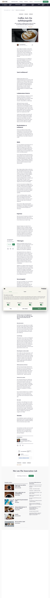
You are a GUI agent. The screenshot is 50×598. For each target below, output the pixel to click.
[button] (7, 5)
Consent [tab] (10, 291)
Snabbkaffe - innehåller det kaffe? (34, 490)
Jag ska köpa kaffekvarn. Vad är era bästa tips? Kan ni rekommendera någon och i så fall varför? (35, 514)
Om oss (31, 1)
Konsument (26, 14)
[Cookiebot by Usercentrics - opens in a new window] (42, 289)
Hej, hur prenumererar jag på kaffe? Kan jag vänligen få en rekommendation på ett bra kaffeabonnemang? (35, 508)
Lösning (21, 1)
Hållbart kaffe (43, 5)
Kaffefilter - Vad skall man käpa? (34, 488)
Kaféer (39, 4)
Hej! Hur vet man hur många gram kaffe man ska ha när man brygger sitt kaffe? (35, 504)
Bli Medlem (46, 1)
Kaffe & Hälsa (33, 5)
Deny (11, 308)
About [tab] (40, 291)
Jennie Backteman (24, 439)
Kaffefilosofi (31, 14)
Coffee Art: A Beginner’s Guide (24, 457)
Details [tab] (25, 291)
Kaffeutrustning (17, 4)
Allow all (39, 308)
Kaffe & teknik (21, 14)
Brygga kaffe (10, 5)
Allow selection (25, 308)
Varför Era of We (14, 1)
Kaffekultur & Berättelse (24, 5)
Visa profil (9, 244)
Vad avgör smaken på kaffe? (33, 511)
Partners (26, 1)
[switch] (19, 305)
